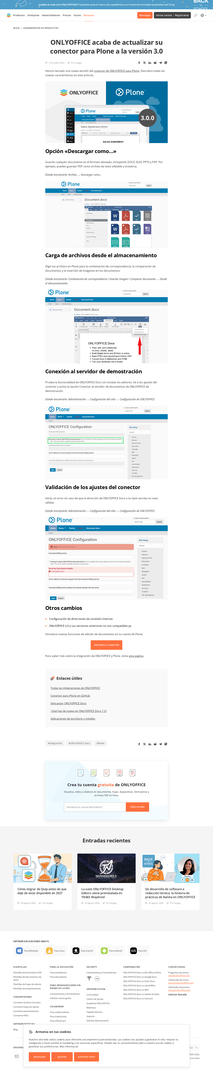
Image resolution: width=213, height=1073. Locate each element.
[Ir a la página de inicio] (9, 15)
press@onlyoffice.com (179, 990)
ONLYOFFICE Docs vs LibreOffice (139, 985)
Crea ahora (137, 806)
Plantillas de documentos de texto (27, 978)
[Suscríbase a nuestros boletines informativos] (16, 1056)
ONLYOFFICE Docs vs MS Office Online (142, 972)
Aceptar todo (86, 1056)
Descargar (145, 15)
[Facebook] (139, 63)
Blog (16, 28)
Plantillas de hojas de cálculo (27, 984)
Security (92, 966)
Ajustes (62, 1056)
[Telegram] (160, 63)
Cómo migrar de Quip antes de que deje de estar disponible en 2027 (41, 891)
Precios (67, 15)
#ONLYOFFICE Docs (79, 743)
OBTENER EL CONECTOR (106, 644)
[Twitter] (144, 63)
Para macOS (87, 950)
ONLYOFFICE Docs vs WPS (136, 989)
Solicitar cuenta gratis (60, 998)
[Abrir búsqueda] (196, 15)
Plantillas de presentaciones (27, 988)
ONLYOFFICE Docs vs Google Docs (140, 976)
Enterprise (33, 15)
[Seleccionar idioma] (203, 15)
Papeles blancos (94, 1011)
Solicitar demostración (98, 1020)
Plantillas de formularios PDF (27, 972)
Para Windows (31, 950)
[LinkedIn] (150, 63)
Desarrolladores (51, 15)
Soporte (91, 1016)
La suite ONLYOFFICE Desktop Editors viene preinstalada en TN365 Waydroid (102, 893)
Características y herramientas (65, 993)
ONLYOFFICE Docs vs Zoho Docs (139, 981)
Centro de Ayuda (95, 998)
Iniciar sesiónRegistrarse (172, 15)
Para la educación (61, 966)
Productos (19, 15)
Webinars (91, 1007)
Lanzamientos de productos (40, 28)
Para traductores (58, 1016)
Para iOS (142, 950)
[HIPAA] (89, 979)
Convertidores (22, 996)
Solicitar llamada (177, 994)
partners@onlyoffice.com (181, 982)
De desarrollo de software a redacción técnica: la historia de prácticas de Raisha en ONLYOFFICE (170, 893)
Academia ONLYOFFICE (98, 1003)
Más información (69, 1046)
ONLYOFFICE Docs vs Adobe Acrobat (141, 994)
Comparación (131, 966)
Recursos (89, 15)
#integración (55, 743)
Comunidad (92, 994)
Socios (77, 15)
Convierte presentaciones (26, 1011)
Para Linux (59, 950)
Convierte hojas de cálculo (26, 1006)
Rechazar (39, 1056)
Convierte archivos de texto (27, 1002)
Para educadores (58, 976)
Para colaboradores (59, 1012)
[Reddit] (155, 63)
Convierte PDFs (20, 1015)
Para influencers (58, 1020)
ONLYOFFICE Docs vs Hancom (138, 998)
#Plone (100, 743)
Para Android (115, 950)
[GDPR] (97, 979)
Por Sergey (76, 62)
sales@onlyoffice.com (179, 975)
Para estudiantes (58, 972)
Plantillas (20, 966)
